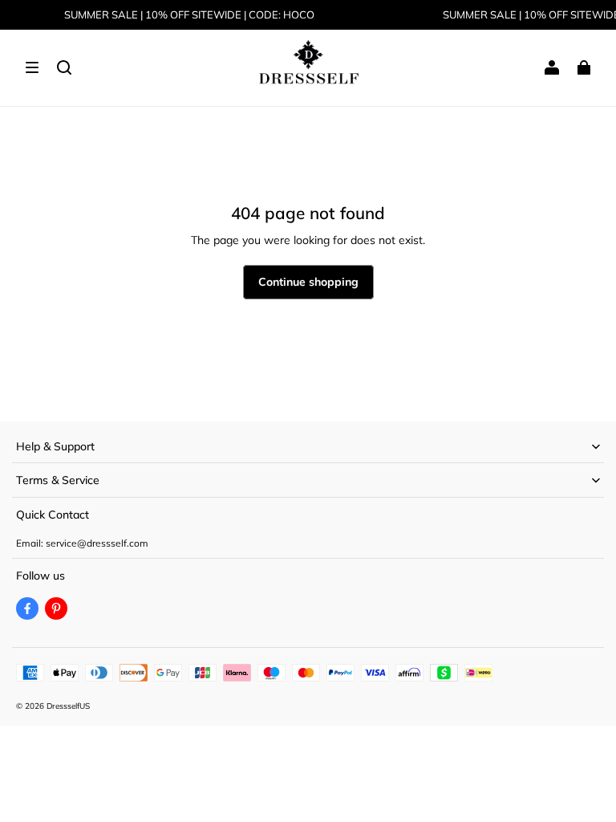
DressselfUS (68, 706)
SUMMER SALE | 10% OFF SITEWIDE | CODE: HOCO (189, 14)
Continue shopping (308, 282)
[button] (32, 67)
